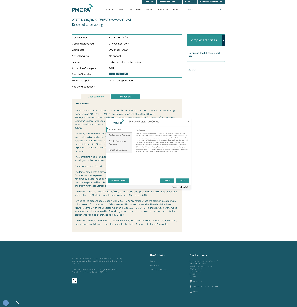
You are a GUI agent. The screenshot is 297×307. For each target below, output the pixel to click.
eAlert (175, 9)
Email (195, 292)
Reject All (167, 181)
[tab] (119, 129)
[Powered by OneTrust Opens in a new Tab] (181, 187)
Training (149, 9)
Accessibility (155, 265)
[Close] (188, 121)
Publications (135, 9)
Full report (125, 96)
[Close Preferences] (17, 303)
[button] (152, 2)
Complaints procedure (209, 2)
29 (125, 74)
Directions (197, 281)
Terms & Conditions (158, 270)
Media (121, 9)
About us (110, 9)
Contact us (163, 9)
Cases (187, 2)
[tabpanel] (162, 141)
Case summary (96, 96)
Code (147, 2)
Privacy (153, 261)
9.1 (119, 74)
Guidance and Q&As (167, 2)
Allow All (182, 181)
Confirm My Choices (118, 181)
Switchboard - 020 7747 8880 (206, 287)
